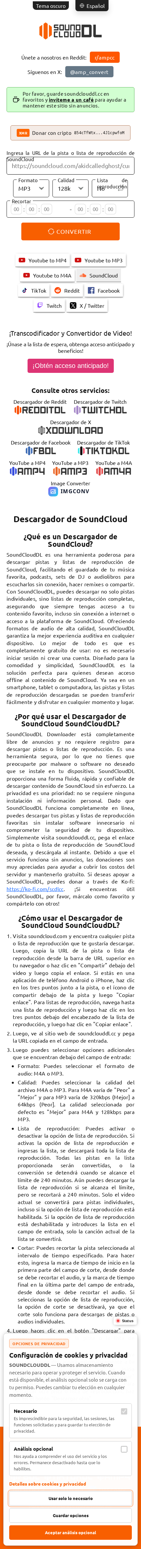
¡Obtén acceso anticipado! (70, 365)
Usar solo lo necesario (71, 1498)
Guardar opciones (71, 1515)
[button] (92, 5)
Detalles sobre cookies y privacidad (47, 1484)
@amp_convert (89, 71)
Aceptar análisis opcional (70, 1532)
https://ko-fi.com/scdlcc (35, 888)
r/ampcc (105, 57)
